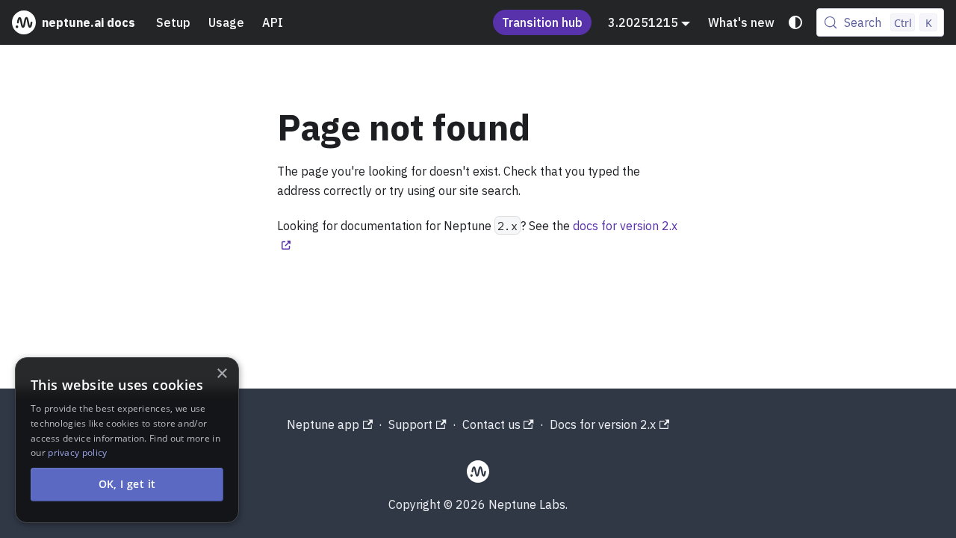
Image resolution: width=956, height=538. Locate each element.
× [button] (221, 374)
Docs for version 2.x (603, 424)
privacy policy (77, 452)
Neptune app (323, 424)
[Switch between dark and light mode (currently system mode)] (795, 22)
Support (410, 424)
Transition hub (542, 22)
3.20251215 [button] (643, 22)
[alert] (127, 440)
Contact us (491, 424)
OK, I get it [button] (127, 484)
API (272, 22)
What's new (741, 22)
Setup (173, 22)
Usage (226, 22)
